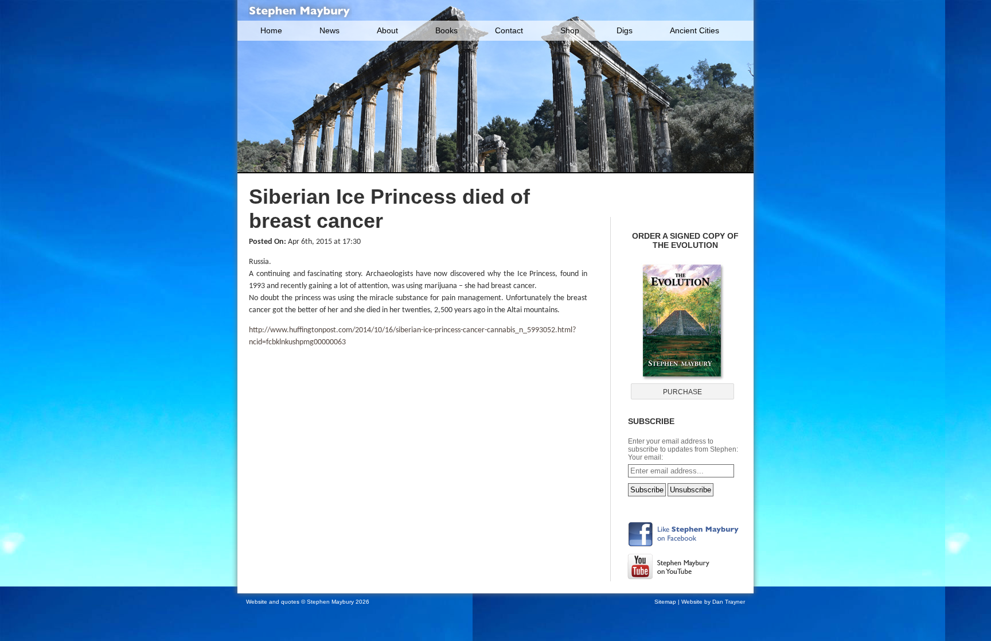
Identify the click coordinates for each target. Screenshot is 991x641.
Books (446, 30)
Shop (569, 30)
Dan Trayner (728, 602)
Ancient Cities (694, 30)
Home (271, 30)
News (329, 30)
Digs (625, 30)
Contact (509, 30)
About (387, 30)
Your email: (645, 457)
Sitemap (665, 602)
